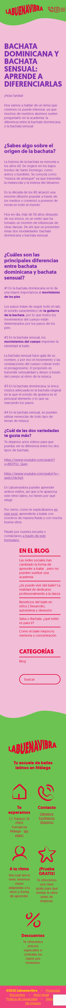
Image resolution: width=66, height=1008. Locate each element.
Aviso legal (41, 995)
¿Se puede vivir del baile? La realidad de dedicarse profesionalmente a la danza (39, 589)
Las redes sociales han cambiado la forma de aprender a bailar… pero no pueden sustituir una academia (39, 568)
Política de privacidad (21, 999)
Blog (22, 661)
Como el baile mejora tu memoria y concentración (37, 633)
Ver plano (22, 833)
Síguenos (47, 822)
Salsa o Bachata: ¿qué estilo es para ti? (39, 621)
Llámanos (47, 814)
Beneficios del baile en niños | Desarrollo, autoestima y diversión (35, 606)
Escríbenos (47, 818)
